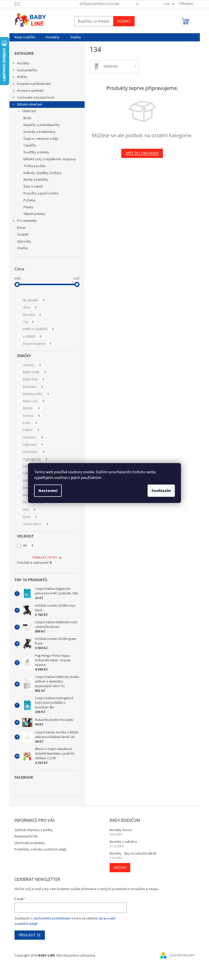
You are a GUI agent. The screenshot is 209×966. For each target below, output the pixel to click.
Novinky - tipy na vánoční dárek (133, 853)
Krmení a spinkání (30, 90)
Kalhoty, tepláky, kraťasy (42, 173)
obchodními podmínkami (52, 918)
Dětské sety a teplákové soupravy (49, 159)
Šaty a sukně (33, 186)
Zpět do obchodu (142, 153)
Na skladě (33, 300)
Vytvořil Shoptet (182, 955)
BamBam (33, 386)
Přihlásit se (30, 935)
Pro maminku (27, 220)
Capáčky (29, 145)
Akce (29, 307)
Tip (28, 322)
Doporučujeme (37, 343)
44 (28, 545)
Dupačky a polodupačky (41, 125)
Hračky (22, 76)
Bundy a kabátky (35, 179)
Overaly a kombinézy (39, 131)
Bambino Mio (36, 394)
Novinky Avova (121, 830)
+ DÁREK (32, 336)
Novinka (32, 314)
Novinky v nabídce (123, 841)
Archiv (120, 867)
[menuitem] (25, 37)
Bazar (21, 227)
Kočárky (23, 63)
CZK (167, 4)
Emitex (31, 415)
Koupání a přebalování (34, 83)
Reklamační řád (26, 836)
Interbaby (33, 451)
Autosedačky (27, 70)
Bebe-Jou (33, 401)
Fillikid (31, 430)
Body (27, 118)
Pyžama (29, 200)
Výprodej (24, 241)
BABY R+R (33, 379)
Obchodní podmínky (30, 843)
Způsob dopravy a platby (99, 4)
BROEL (31, 408)
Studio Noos (35, 524)
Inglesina (33, 444)
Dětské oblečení (29, 104)
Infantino (33, 437)
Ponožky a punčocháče (41, 193)
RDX (29, 509)
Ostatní (22, 234)
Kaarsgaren (35, 459)
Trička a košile (34, 166)
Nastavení (47, 490)
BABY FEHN (34, 372)
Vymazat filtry (44, 557)
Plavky (28, 207)
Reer (30, 517)
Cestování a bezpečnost (35, 97)
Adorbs (32, 365)
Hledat (123, 21)
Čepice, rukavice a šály (40, 138)
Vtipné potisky (34, 213)
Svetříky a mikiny (36, 152)
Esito (30, 422)
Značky (22, 248)
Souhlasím (161, 490)
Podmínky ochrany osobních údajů (40, 849)
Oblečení (29, 111)
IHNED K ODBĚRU (38, 329)
